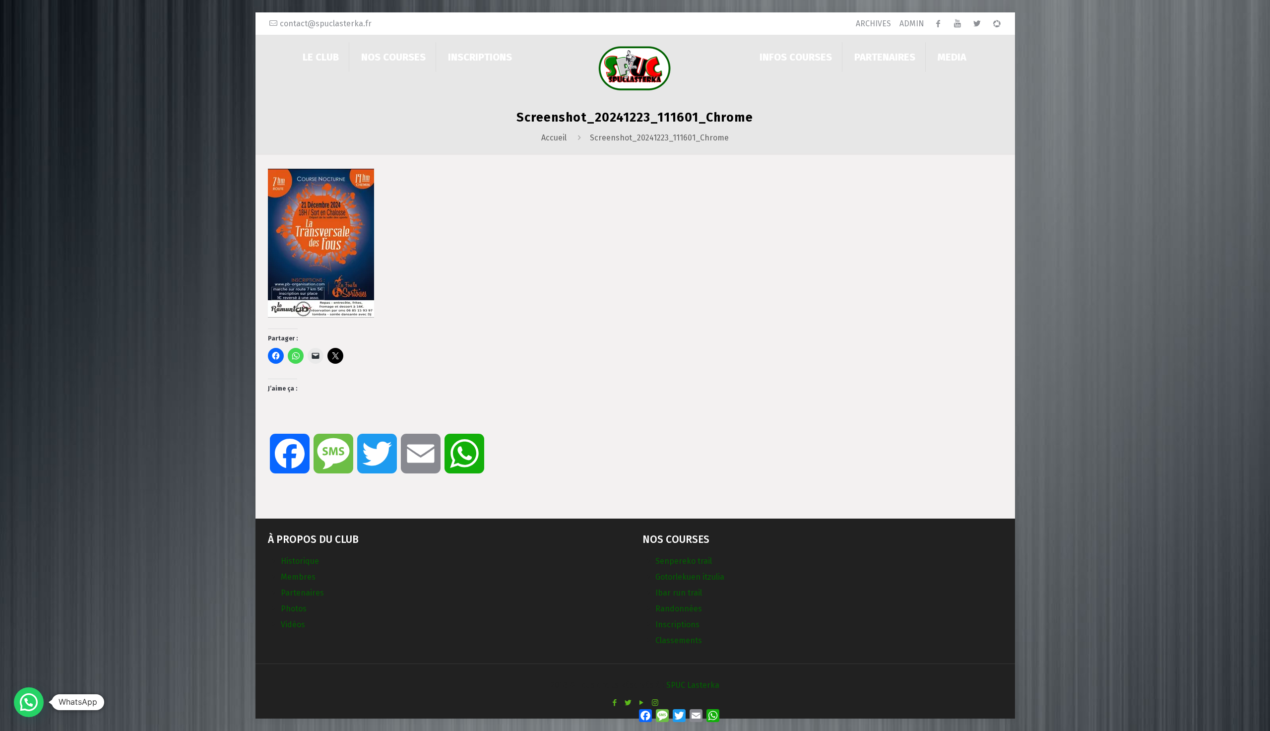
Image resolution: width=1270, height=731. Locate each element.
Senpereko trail (683, 561)
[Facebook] (615, 702)
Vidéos (293, 624)
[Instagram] (655, 702)
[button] (29, 702)
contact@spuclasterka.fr (326, 23)
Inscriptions (677, 624)
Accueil (554, 137)
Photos (294, 608)
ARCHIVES (873, 23)
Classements (678, 640)
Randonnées (678, 608)
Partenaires (302, 593)
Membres (298, 577)
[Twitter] (628, 702)
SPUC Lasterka (692, 685)
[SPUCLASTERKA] (635, 68)
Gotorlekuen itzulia (689, 577)
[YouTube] (641, 702)
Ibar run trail (678, 593)
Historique (300, 561)
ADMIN (911, 23)
